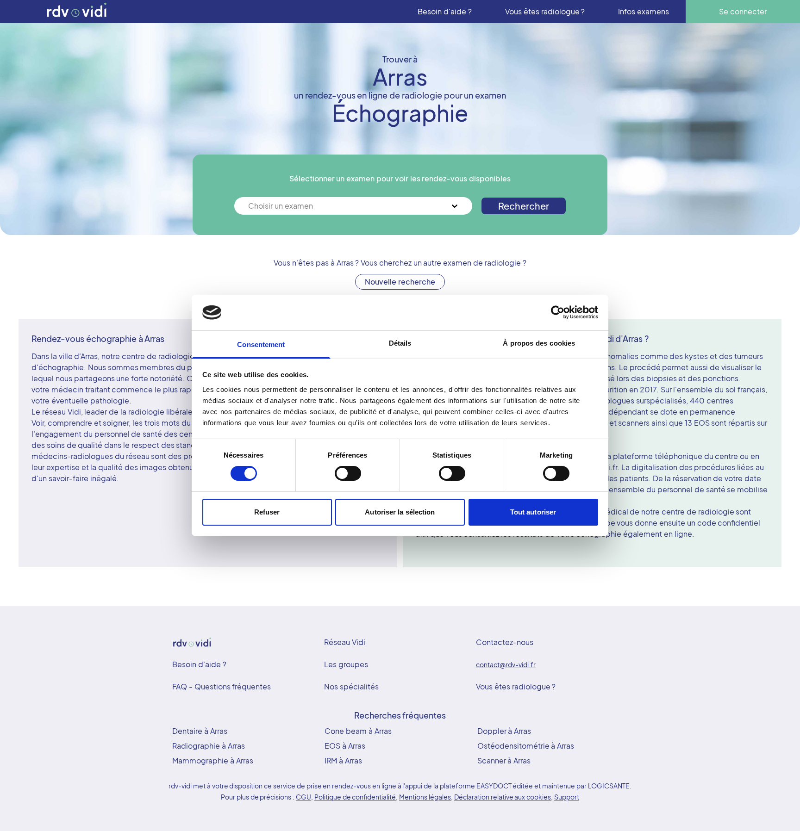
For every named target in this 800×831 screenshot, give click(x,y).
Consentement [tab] (261, 344)
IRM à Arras (343, 760)
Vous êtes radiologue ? (516, 686)
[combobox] (249, 205)
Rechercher (523, 205)
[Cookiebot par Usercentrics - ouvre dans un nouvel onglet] (557, 312)
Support (566, 797)
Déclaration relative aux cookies (502, 797)
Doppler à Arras (504, 731)
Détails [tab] (400, 343)
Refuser (267, 512)
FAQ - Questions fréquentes (221, 686)
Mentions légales (425, 797)
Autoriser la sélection (400, 512)
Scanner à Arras (504, 760)
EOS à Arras (345, 745)
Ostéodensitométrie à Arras (526, 745)
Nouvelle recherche (400, 281)
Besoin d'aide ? (199, 664)
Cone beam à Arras (358, 731)
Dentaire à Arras (199, 731)
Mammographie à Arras (212, 760)
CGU (303, 797)
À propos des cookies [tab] (539, 343)
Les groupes (346, 664)
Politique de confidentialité (355, 797)
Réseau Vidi (344, 642)
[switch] (348, 473)
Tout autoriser (533, 512)
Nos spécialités (351, 686)
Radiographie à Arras (208, 745)
